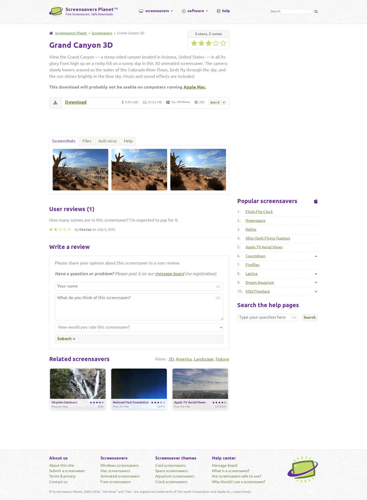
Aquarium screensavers (174, 476)
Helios (251, 229)
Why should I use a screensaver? (238, 482)
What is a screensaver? (231, 471)
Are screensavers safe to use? (236, 476)
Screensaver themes (175, 457)
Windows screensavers (119, 465)
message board (169, 273)
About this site (61, 465)
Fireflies (253, 265)
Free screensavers (115, 482)
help (226, 11)
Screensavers (102, 33)
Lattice (252, 273)
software (196, 11)
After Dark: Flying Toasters (268, 238)
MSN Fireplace (258, 291)
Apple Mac (194, 86)
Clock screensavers (171, 482)
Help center (224, 457)
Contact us (58, 482)
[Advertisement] (139, 123)
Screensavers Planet (71, 33)
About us (58, 457)
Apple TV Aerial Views (264, 247)
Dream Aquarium (260, 282)
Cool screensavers (170, 465)
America (184, 358)
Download (76, 102)
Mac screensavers (115, 471)
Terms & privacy (62, 476)
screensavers (157, 11)
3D (171, 358)
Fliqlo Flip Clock (259, 211)
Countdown (255, 256)
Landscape (204, 358)
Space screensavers (171, 471)
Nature (222, 358)
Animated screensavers (120, 476)
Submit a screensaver (67, 471)
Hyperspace (255, 220)
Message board (224, 465)
